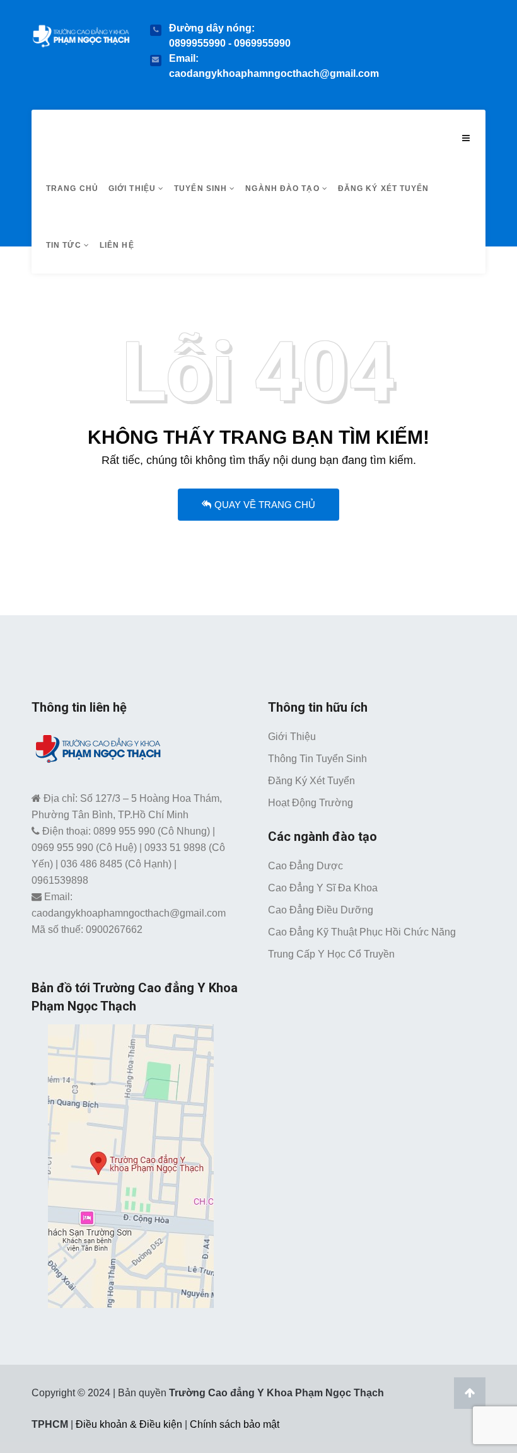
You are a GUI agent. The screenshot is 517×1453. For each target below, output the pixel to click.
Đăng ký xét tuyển (383, 188)
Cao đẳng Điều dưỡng (320, 910)
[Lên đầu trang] (469, 1393)
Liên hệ (117, 245)
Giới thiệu (133, 188)
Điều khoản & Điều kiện (129, 1424)
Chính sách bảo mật (234, 1424)
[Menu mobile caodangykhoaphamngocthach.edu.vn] (466, 138)
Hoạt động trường (310, 802)
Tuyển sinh (201, 188)
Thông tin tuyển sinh (317, 758)
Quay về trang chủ (264, 504)
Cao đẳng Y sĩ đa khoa (323, 888)
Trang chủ (72, 188)
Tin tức (65, 245)
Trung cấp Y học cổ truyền (331, 954)
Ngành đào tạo (283, 188)
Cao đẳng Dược (305, 865)
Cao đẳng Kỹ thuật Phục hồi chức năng (362, 932)
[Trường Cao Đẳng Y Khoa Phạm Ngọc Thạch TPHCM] (81, 34)
